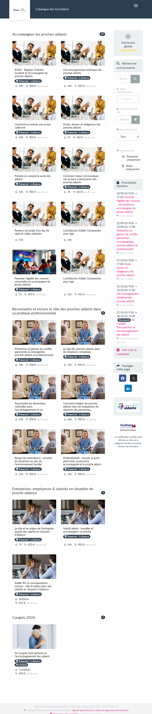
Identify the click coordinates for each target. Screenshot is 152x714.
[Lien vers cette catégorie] (71, 34)
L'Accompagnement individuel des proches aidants (128, 298)
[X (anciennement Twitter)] (133, 378)
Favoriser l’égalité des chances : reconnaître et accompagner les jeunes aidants (128, 204)
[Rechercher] (135, 79)
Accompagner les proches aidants (58, 34)
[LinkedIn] (128, 388)
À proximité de (127, 110)
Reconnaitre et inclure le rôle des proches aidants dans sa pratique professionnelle (58, 311)
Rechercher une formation (127, 65)
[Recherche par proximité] (135, 120)
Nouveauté (128, 130)
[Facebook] (122, 378)
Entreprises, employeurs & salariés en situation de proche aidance (58, 491)
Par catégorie (124, 90)
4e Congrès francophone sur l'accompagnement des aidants (127, 327)
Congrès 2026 (58, 618)
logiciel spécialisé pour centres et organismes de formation (100, 710)
